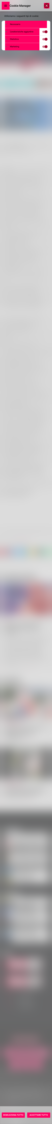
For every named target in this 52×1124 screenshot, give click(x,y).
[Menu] (6, 6)
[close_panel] (46, 5)
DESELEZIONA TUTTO (13, 1115)
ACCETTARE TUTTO (39, 1115)
